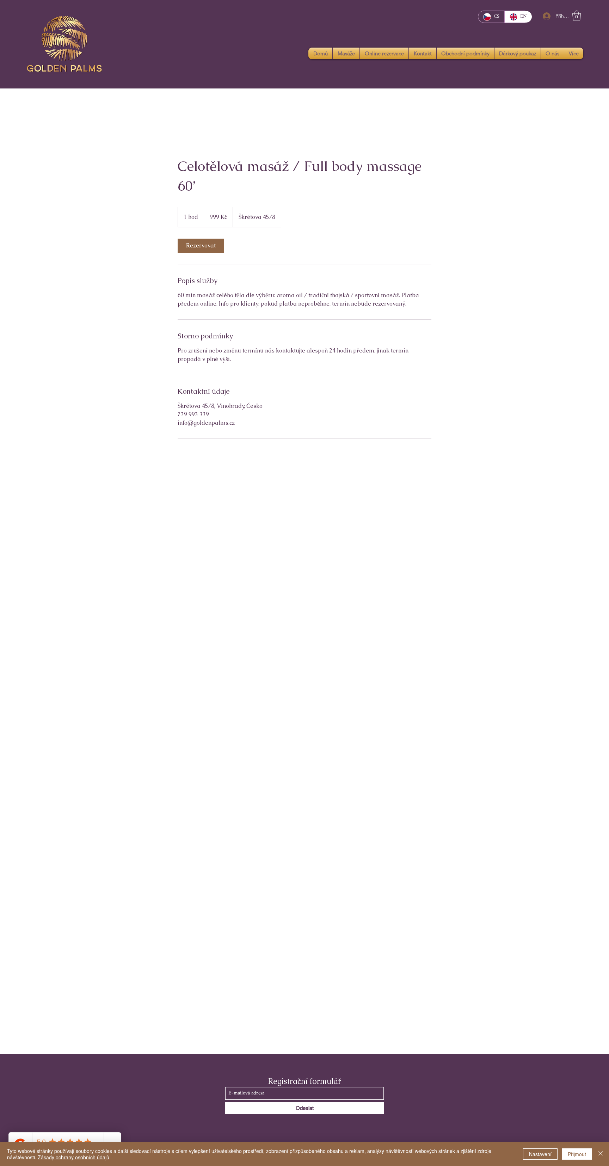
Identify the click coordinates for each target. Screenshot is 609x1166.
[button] (576, 16)
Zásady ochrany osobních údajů (73, 1157)
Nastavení (540, 1154)
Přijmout (577, 1154)
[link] (201, 246)
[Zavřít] (600, 1154)
